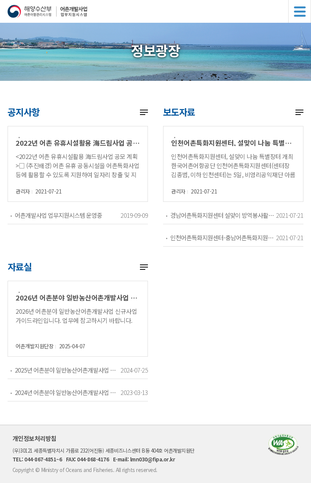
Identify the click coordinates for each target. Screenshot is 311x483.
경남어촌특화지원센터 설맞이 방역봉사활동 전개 (223, 215)
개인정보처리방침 (35, 438)
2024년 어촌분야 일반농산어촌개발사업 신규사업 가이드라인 (67, 392)
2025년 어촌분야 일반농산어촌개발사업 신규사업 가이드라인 (67, 369)
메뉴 (299, 11)
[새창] (283, 452)
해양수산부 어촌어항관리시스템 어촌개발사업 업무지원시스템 (159, 11)
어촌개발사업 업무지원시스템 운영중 (58, 215)
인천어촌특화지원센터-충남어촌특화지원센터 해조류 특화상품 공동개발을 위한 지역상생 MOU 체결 (223, 237)
